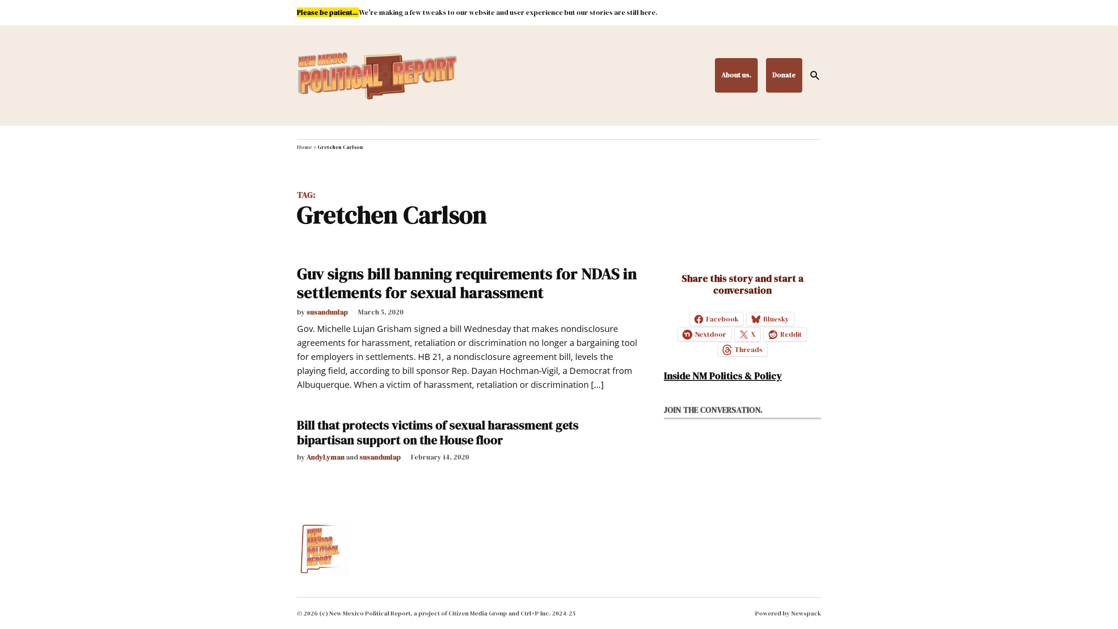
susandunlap (327, 312)
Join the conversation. (713, 409)
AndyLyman (326, 457)
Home (304, 147)
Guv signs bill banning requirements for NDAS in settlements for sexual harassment (467, 283)
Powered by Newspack (788, 613)
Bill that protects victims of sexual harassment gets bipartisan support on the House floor (438, 432)
